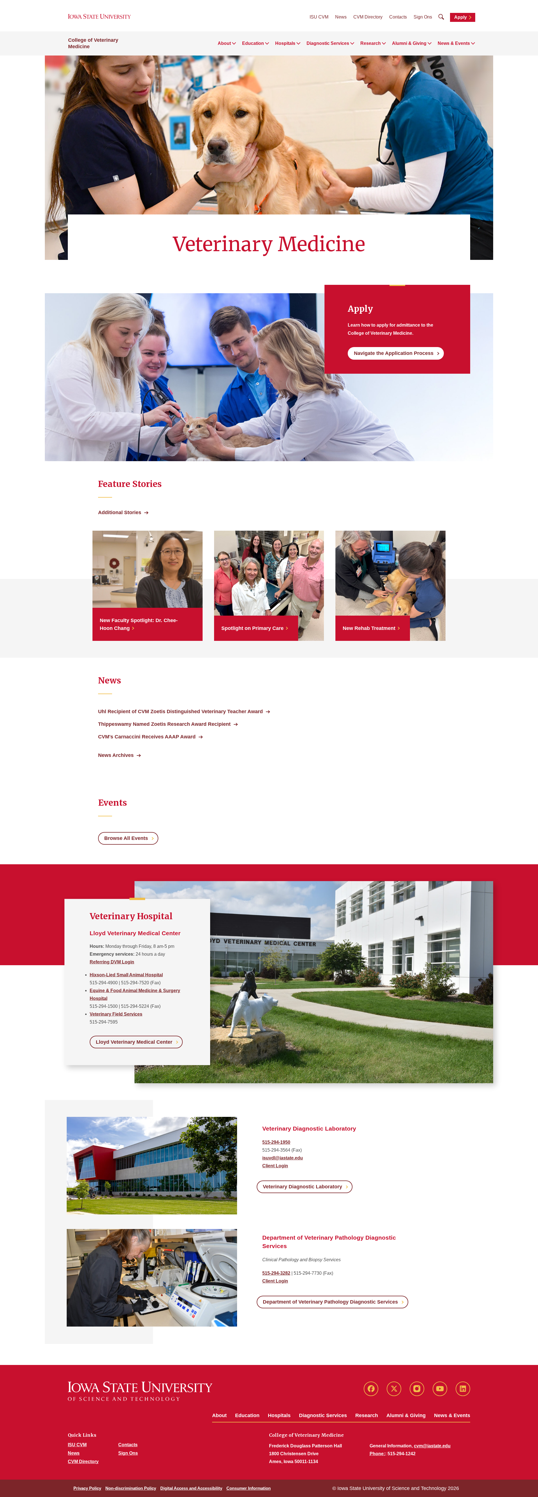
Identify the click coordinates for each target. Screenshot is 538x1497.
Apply (460, 17)
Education (247, 1415)
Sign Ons (423, 17)
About (219, 1415)
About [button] (224, 43)
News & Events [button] (454, 43)
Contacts (398, 17)
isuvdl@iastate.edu (282, 1158)
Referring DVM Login (112, 962)
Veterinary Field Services (116, 1014)
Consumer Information (248, 1488)
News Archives (116, 755)
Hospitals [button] (285, 43)
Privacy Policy (87, 1488)
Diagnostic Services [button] (328, 43)
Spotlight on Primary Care (252, 628)
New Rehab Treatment (369, 628)
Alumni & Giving (406, 1415)
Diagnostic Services (323, 1415)
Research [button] (370, 43)
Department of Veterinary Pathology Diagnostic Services (330, 1302)
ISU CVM (319, 17)
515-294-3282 (276, 1273)
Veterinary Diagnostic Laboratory (302, 1186)
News (341, 17)
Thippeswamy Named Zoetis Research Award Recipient (164, 724)
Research (366, 1415)
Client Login (275, 1165)
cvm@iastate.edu (432, 1445)
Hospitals (279, 1415)
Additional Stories (119, 512)
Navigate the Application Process (393, 353)
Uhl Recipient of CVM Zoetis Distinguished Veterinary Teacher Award (180, 711)
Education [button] (253, 43)
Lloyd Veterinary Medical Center (134, 1042)
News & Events (452, 1415)
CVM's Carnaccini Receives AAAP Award (147, 737)
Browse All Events (126, 838)
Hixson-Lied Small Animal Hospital (126, 974)
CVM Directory (367, 17)
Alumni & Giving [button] (409, 43)
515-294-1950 (276, 1142)
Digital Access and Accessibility (191, 1488)
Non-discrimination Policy (130, 1488)
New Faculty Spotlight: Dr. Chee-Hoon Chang (139, 624)
